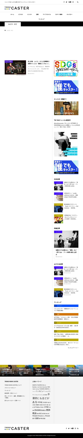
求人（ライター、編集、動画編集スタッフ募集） (15, 396)
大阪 (47, 404)
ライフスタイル (47, 14)
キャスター (69, 14)
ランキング (41, 19)
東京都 (43, 413)
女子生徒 (36, 407)
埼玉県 (44, 404)
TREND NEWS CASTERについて (13, 385)
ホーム (12, 14)
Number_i (34, 387)
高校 (44, 418)
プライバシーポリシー (10, 387)
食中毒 (41, 418)
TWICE (33, 389)
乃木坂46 (45, 402)
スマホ (46, 391)
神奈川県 (47, 413)
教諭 (34, 413)
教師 (48, 410)
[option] (8, 371)
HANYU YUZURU (37, 385)
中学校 (40, 402)
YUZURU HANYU (44, 389)
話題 (37, 14)
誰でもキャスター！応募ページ (13, 400)
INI (43, 385)
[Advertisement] (41, 45)
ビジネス (20, 14)
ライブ (40, 394)
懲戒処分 (43, 410)
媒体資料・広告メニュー (11, 393)
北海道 (41, 404)
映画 (38, 413)
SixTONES (40, 387)
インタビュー (40, 391)
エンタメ (29, 14)
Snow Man (44, 387)
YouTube (37, 389)
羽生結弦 (35, 416)
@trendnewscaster (59, 123)
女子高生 (41, 407)
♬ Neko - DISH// (66, 127)
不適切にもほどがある (41, 398)
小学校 (46, 407)
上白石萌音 (44, 394)
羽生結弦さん (41, 416)
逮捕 (37, 418)
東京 (40, 413)
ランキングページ (72, 347)
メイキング (36, 394)
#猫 (61, 127)
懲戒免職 (38, 410)
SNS (48, 387)
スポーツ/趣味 (58, 14)
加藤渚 (37, 404)
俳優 (48, 402)
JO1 (45, 385)
